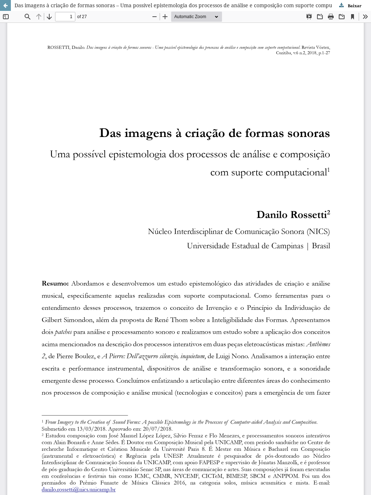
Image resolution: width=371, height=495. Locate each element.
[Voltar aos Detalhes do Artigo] (5, 5)
